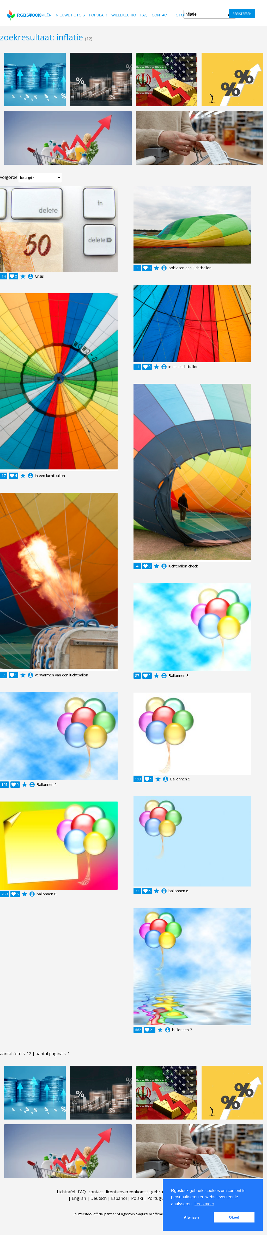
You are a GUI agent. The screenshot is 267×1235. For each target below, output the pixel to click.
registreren (242, 13)
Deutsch (98, 1198)
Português (157, 1198)
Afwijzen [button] (191, 1217)
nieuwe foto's (70, 15)
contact (160, 15)
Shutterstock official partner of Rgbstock (103, 1214)
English (79, 1198)
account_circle (30, 276)
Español (119, 1198)
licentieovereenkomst (127, 1192)
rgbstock (29, 15)
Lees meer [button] (204, 1204)
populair (98, 15)
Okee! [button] (234, 1217)
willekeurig (123, 15)
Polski (137, 1198)
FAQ (144, 15)
